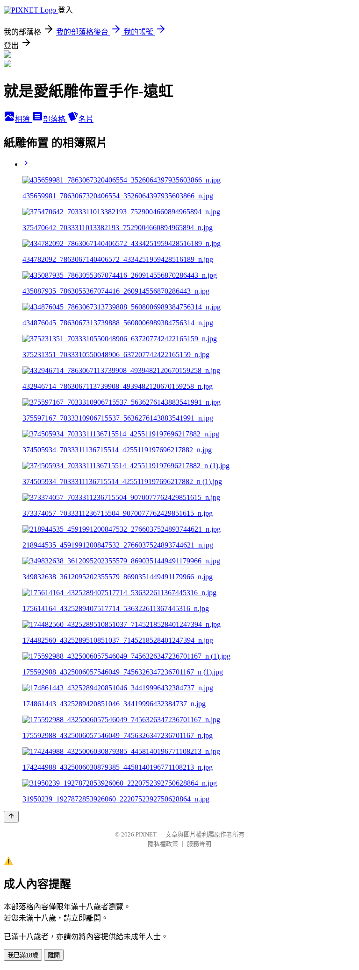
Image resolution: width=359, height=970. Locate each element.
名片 (86, 119)
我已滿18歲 (22, 955)
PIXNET (146, 834)
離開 (54, 955)
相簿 (23, 119)
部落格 (55, 119)
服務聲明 (199, 843)
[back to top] (11, 816)
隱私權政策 (163, 843)
